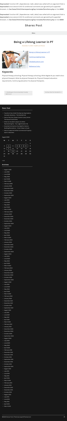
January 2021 (8, 326)
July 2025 (7, 200)
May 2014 (6, 376)
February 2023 (8, 268)
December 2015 (8, 352)
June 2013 (7, 399)
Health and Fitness (39, 46)
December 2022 (8, 272)
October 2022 (8, 277)
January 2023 (8, 270)
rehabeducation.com (36, 62)
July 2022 (7, 284)
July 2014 (6, 371)
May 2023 (7, 261)
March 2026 (7, 181)
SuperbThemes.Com (25, 417)
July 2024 (7, 228)
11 (8, 148)
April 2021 (7, 319)
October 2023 (8, 249)
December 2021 (8, 301)
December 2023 (8, 244)
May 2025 (7, 205)
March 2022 (7, 294)
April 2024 (7, 235)
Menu (33, 33)
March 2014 (7, 380)
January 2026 (8, 186)
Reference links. (34, 66)
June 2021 (7, 315)
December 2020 (8, 329)
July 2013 (6, 397)
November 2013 (8, 390)
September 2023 (9, 251)
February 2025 (8, 212)
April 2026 (7, 179)
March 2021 (7, 322)
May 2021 (6, 317)
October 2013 (8, 392)
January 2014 (8, 385)
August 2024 (7, 226)
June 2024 (7, 230)
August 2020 (7, 338)
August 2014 (7, 368)
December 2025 (8, 188)
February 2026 (8, 183)
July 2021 (6, 312)
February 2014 (8, 383)
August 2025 (7, 197)
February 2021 (8, 324)
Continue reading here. (37, 57)
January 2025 (8, 214)
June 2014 (7, 373)
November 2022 (8, 275)
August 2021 (7, 310)
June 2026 (7, 174)
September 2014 (8, 366)
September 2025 (9, 195)
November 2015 (8, 354)
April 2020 (7, 347)
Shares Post (33, 25)
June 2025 (7, 202)
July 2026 (7, 172)
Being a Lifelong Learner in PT (39, 52)
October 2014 (8, 364)
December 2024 (8, 216)
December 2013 (8, 387)
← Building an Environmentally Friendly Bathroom (17, 93)
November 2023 (8, 247)
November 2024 (8, 219)
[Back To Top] (64, 417)
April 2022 (7, 291)
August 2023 (7, 254)
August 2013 (7, 394)
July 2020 (7, 340)
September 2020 (9, 336)
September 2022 (9, 279)
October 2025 (8, 193)
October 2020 (8, 333)
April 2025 (7, 207)
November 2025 (8, 190)
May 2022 (7, 289)
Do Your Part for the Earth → (53, 92)
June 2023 (7, 258)
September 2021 (8, 308)
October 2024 (8, 221)
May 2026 (7, 176)
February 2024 (8, 240)
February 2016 (8, 350)
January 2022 (8, 298)
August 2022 (7, 282)
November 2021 (8, 303)
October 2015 (8, 357)
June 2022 (7, 286)
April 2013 (7, 404)
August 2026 (7, 169)
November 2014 (8, 361)
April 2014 (7, 378)
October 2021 (8, 305)
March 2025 (7, 209)
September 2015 (8, 359)
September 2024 (9, 223)
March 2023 (7, 265)
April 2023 (7, 263)
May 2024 (7, 233)
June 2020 (7, 343)
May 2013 (6, 401)
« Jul (3, 160)
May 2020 (7, 345)
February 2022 (8, 296)
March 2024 (7, 237)
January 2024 (8, 242)
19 (13, 151)
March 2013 (7, 406)
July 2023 (7, 256)
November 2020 (8, 331)
